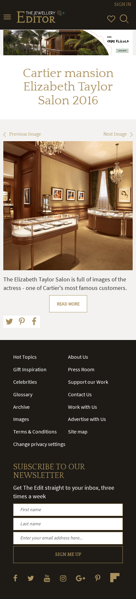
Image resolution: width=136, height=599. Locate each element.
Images (21, 419)
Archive (21, 407)
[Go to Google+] (80, 578)
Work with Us (82, 407)
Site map (77, 431)
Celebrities (25, 381)
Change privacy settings (39, 444)
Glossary (22, 394)
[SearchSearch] (124, 21)
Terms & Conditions (35, 431)
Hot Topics (25, 356)
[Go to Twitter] (30, 578)
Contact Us (80, 394)
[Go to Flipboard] (114, 577)
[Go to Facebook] (15, 578)
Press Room (81, 369)
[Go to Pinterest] (97, 578)
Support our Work (88, 381)
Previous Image (25, 134)
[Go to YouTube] (47, 578)
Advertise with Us (87, 419)
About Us (78, 356)
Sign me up (68, 554)
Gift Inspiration (30, 369)
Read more (68, 304)
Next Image (115, 134)
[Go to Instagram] (63, 578)
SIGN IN (122, 4)
